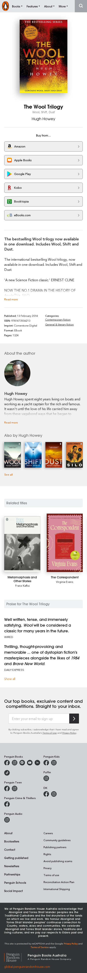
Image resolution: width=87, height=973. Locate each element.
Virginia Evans (64, 582)
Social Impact (13, 891)
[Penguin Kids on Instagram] (54, 762)
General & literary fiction (59, 324)
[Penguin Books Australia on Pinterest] (22, 762)
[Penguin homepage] (5, 6)
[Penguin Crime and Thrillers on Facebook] (7, 804)
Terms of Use (49, 733)
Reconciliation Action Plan (59, 882)
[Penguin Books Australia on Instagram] (14, 762)
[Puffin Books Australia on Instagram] (46, 778)
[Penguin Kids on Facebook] (46, 762)
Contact (9, 849)
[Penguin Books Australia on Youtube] (30, 762)
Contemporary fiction (58, 319)
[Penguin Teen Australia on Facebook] (7, 788)
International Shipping (57, 889)
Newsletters (11, 866)
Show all (9, 679)
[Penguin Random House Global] (16, 956)
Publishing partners (55, 847)
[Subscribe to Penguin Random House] (74, 719)
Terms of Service (40, 947)
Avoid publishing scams (58, 861)
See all (8, 474)
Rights (47, 854)
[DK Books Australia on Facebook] (46, 794)
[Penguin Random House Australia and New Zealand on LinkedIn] (37, 762)
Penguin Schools (15, 882)
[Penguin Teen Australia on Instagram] (14, 788)
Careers (48, 833)
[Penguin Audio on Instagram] (7, 820)
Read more (11, 299)
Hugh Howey (43, 118)
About (8, 833)
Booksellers (11, 841)
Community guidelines (57, 840)
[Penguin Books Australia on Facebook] (7, 762)
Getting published (16, 858)
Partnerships (12, 874)
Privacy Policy (69, 733)
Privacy (48, 868)
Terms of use (51, 875)
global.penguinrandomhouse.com (27, 966)
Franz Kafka (22, 585)
